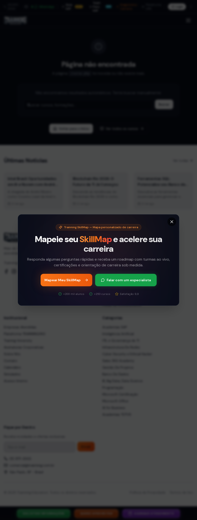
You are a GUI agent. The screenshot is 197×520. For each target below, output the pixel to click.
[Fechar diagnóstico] (171, 221)
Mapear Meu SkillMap (62, 280)
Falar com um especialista (129, 280)
